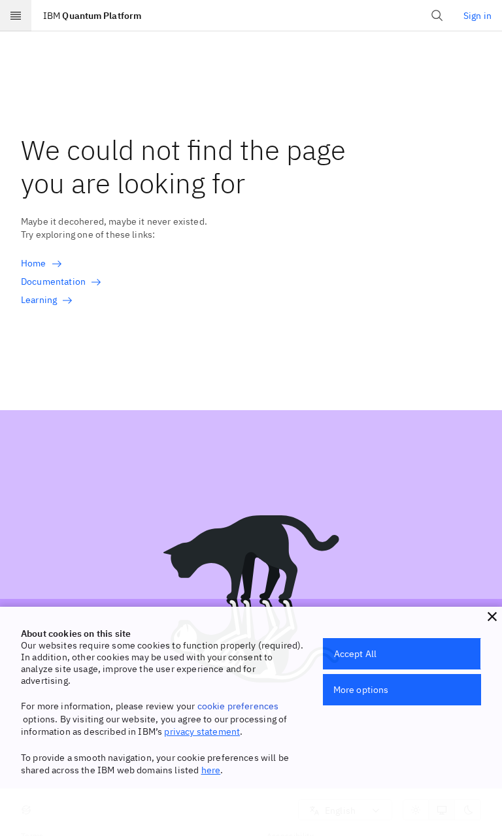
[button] (492, 616)
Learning (39, 300)
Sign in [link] (477, 16)
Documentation (53, 281)
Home (33, 263)
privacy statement (202, 731)
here (211, 770)
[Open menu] (15, 15)
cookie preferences (238, 706)
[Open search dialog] (437, 15)
